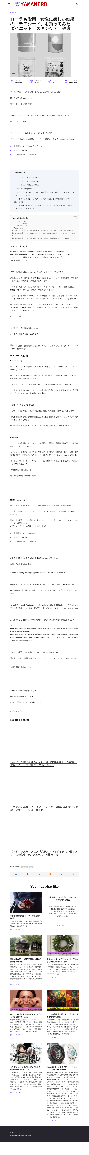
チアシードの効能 (33, 181)
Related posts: (26, 189)
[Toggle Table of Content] (74, 218)
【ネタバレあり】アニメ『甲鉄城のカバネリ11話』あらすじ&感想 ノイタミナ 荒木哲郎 (42, 230)
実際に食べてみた (33, 185)
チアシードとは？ (33, 178)
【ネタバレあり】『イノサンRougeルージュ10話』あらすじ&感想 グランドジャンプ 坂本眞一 (43, 234)
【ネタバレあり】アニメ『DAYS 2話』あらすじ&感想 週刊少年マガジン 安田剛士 (40, 238)
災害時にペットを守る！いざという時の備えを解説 (63, 898)
